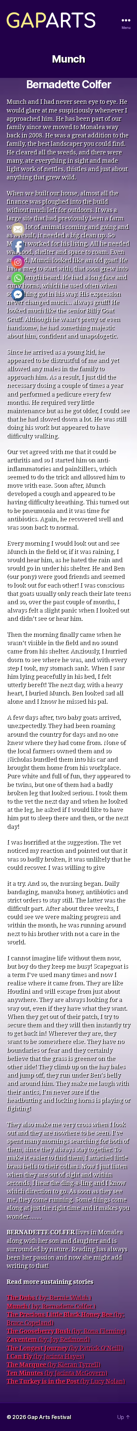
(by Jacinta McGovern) (57, 1373)
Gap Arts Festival (49, 1417)
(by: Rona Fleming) (66, 1331)
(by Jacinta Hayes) (45, 1356)
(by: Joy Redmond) (48, 1339)
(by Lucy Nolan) (66, 1381)
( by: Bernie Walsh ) (49, 1298)
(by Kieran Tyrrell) (53, 1365)
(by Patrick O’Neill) (65, 1348)
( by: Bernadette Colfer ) (51, 1306)
